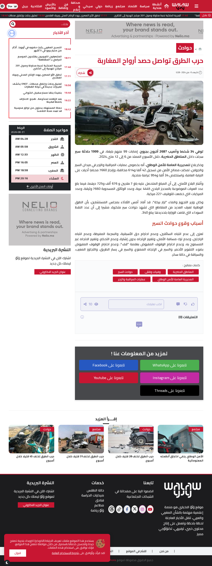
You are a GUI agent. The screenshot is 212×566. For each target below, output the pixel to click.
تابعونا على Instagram (170, 377)
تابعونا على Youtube (109, 377)
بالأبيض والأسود (50, 6)
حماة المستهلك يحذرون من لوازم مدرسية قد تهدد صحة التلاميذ (38, 109)
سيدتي (88, 6)
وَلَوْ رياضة (97, 510)
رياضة (109, 6)
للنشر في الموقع (136, 551)
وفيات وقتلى (153, 272)
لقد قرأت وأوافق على (78, 553)
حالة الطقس (95, 490)
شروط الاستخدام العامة (65, 553)
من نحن (164, 551)
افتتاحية (36, 6)
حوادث (185, 47)
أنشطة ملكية (156, 6)
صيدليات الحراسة (92, 495)
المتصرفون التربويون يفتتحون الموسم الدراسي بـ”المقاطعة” (40, 58)
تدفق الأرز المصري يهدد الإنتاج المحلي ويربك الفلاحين (37, 76)
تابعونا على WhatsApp (170, 365)
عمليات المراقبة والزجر (131, 279)
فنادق (99, 500)
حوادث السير (125, 272)
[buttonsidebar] (196, 6)
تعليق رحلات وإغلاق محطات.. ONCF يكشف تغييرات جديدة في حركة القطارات (37, 85)
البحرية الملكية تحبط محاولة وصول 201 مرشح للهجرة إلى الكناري (39, 67)
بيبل (25, 6)
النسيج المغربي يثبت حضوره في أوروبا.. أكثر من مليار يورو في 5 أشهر (37, 49)
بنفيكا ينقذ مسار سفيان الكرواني (42, 92)
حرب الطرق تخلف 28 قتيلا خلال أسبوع (135, 458)
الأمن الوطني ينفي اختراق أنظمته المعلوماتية (181, 458)
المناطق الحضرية (183, 272)
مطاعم (99, 505)
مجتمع (120, 6)
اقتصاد (132, 6)
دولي (98, 6)
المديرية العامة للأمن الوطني (176, 279)
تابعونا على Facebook (109, 365)
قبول (17, 553)
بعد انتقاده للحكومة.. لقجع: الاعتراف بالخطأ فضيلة (40, 100)
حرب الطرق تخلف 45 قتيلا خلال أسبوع (35, 458)
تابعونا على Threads (169, 390)
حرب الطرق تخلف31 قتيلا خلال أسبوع (85, 458)
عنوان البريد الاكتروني (53, 272)
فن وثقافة (63, 6)
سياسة (144, 6)
